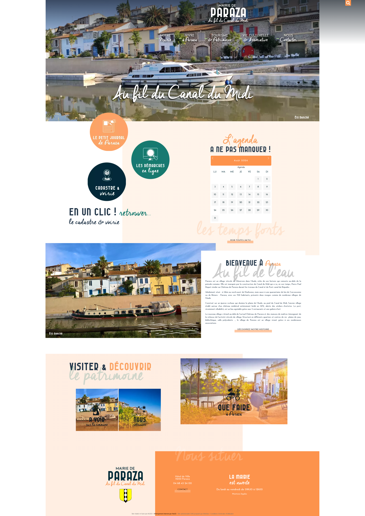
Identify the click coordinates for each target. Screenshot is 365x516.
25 (223, 210)
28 (249, 210)
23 (267, 202)
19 (232, 202)
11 (223, 195)
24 (215, 210)
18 (223, 202)
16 (267, 195)
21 (249, 202)
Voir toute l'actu (240, 240)
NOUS (288, 39)
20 (241, 202)
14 (249, 195)
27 (241, 210)
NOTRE (166, 39)
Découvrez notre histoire (253, 329)
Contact (183, 489)
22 (258, 202)
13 (241, 195)
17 (215, 202)
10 (215, 195)
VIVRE (189, 39)
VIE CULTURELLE (256, 39)
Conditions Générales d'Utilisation (222, 514)
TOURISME (220, 39)
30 (267, 210)
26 (232, 210)
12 (232, 195)
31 (215, 218)
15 (258, 195)
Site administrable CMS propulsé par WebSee (193, 514)
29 (258, 210)
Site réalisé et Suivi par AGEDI (142, 514)
